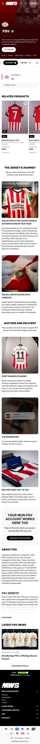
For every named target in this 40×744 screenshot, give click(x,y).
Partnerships (6, 697)
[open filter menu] (37, 63)
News (4, 700)
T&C (11, 738)
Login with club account (20, 538)
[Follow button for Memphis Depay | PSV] (25, 103)
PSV (35, 55)
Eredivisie (28, 55)
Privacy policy (19, 738)
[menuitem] (3, 3)
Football (10, 55)
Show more (7, 617)
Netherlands (19, 55)
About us (5, 695)
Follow (10, 49)
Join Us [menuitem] (33, 3)
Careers (4, 702)
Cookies (27, 738)
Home (3, 55)
